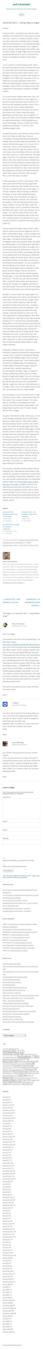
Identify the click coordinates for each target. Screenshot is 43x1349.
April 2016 (6, 1192)
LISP (15, 1071)
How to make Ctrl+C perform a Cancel (15, 900)
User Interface (12, 1082)
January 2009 (7, 1303)
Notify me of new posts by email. (15, 866)
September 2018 (8, 1118)
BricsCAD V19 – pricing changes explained (16, 1014)
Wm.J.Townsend (18, 624)
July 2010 (5, 1260)
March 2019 (6, 1102)
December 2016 (8, 1171)
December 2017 (8, 1142)
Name (5, 821)
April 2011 (6, 1247)
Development (7, 543)
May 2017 (6, 1158)
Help (15, 545)
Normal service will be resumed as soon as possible (19, 1011)
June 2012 (6, 1213)
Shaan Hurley (26, 1078)
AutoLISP (24, 1059)
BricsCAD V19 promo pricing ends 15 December (18, 1006)
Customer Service (23, 1065)
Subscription (12, 1079)
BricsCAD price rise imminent (12, 1016)
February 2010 (7, 1274)
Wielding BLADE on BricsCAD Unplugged (16, 1003)
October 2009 (7, 1279)
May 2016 (6, 1189)
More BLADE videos (9, 985)
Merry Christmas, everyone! (12, 993)
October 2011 (7, 1234)
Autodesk (28, 1056)
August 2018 (7, 1121)
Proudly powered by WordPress (12, 1345)
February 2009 (7, 1300)
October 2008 (7, 1311)
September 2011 (8, 1237)
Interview (30, 1069)
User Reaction (28, 1082)
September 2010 (8, 1255)
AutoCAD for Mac (10, 1057)
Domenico (6, 937)
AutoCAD (22, 540)
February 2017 (7, 1166)
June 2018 (6, 1126)
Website (6, 838)
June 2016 (6, 1187)
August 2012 (7, 1208)
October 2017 (7, 1147)
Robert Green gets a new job (12, 982)
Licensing (7, 1071)
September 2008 (8, 1313)
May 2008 (6, 1324)
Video (7, 1084)
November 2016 (8, 1173)
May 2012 (6, 1216)
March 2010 (6, 1271)
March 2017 (6, 1163)
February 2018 (7, 1137)
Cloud (30, 1063)
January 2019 (7, 1107)
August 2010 (7, 1258)
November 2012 (8, 1200)
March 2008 (6, 1329)
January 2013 (7, 1195)
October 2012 (7, 1202)
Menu (21, 14)
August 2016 (7, 1181)
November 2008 (8, 1308)
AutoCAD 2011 (30, 1054)
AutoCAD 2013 (30, 540)
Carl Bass (21, 1064)
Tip (26, 1079)
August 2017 (7, 1150)
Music (36, 1071)
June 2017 (6, 1155)
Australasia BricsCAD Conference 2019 (15, 977)
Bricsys (24, 1061)
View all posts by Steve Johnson (14, 583)
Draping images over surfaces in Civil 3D (24, 932)
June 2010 (6, 1263)
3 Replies (5, 28)
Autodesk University (11, 1059)
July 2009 (5, 1287)
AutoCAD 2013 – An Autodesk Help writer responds (29, 514)
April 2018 (6, 1131)
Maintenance (25, 1071)
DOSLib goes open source (11, 1009)
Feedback (25, 1067)
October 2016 (7, 1176)
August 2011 (7, 1239)
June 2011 (6, 1242)
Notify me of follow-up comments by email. (18, 860)
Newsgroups (8, 1073)
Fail (13, 543)
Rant (31, 1075)
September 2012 (8, 1205)
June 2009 (6, 1290)
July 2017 (5, 1152)
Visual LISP (17, 1084)
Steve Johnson (33, 545)
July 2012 (5, 1210)
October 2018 (7, 1115)
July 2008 (5, 1319)
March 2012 (6, 1221)
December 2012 (8, 1197)
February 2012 (7, 1224)
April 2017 (6, 1160)
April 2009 (6, 1295)
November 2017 (8, 1144)
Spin (34, 1078)
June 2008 (6, 1321)
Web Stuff (27, 1084)
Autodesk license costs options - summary (16, 908)
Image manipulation (16, 1070)
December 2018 (8, 1110)
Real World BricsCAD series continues (15, 987)
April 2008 (6, 1326)
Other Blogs (20, 1073)
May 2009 (6, 1292)
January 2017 (7, 1168)
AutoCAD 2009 (13, 1053)
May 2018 (6, 1129)
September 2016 (8, 1179)
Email (5, 830)
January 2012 (7, 1226)
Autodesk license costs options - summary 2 (17, 911)
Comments (7, 1065)
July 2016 (5, 1184)
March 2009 (6, 1297)
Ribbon (17, 1078)
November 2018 (8, 1113)
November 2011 (8, 1231)
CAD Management (10, 1064)
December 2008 (8, 1305)
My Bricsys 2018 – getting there (13, 1019)
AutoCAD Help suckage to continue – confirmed (11, 526)
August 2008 (7, 1316)
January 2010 (7, 1276)
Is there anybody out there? (23, 929)
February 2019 (7, 1105)
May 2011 (6, 1245)
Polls (22, 1075)
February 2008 (7, 1332)
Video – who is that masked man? (14, 1001)
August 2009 (7, 1284)
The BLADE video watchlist (11, 980)
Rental (8, 1077)
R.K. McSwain (7, 929)
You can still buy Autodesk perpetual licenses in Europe (21, 895)
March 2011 (6, 1250)
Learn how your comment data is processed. (21, 876)
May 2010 (6, 1266)
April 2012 (6, 1218)
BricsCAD (11, 1061)
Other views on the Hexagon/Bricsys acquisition (18, 1022)
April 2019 (6, 1100)
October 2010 (7, 1253)
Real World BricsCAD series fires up (14, 990)
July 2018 (5, 1123)
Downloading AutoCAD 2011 (12, 898)
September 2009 (8, 1282)
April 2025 (6, 1097)
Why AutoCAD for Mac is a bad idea (22, 948)
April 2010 (6, 1268)
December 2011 (8, 1229)
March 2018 (6, 1134)
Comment (7, 797)
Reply (4, 695)
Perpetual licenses (10, 1075)
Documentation (8, 545)
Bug (37, 540)
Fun (35, 1067)
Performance (19, 543)
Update (35, 1080)
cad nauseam (21, 4)
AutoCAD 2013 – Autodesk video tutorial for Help (10, 514)
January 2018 (7, 1139)
